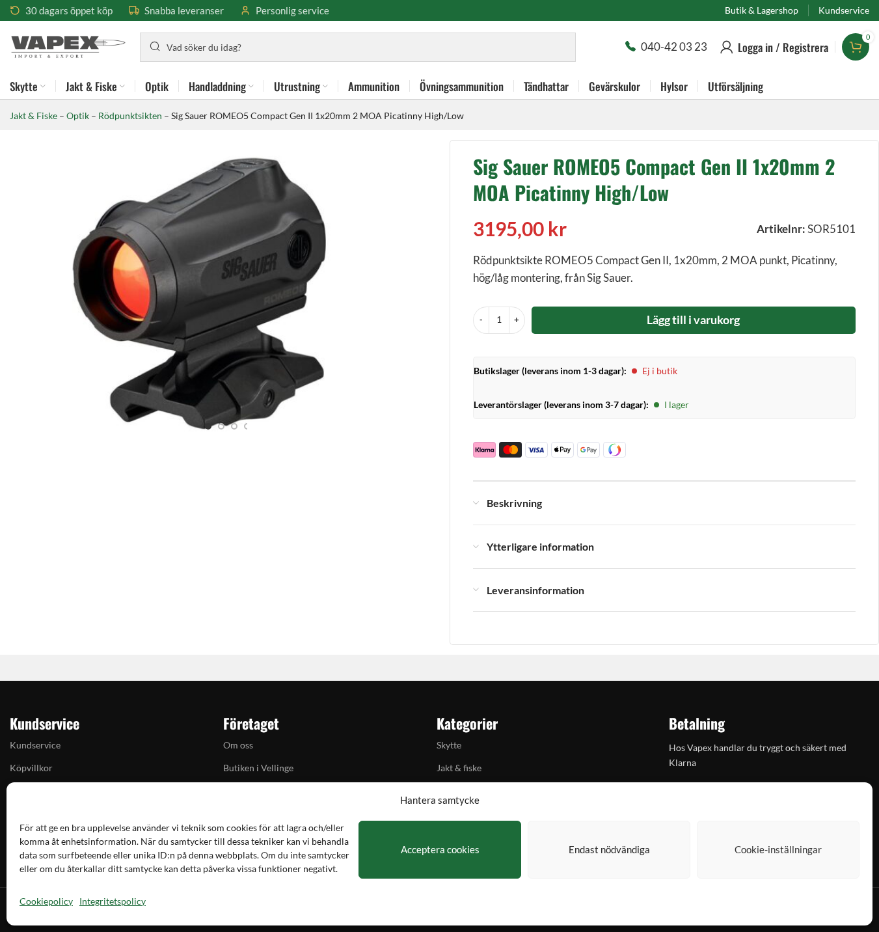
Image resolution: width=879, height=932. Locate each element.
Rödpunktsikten (130, 115)
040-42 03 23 (674, 46)
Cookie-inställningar (778, 849)
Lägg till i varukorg (693, 319)
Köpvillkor (31, 767)
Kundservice (35, 744)
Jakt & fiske (459, 767)
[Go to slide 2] (221, 426)
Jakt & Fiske (33, 115)
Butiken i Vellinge (258, 767)
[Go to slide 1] (208, 426)
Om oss (238, 744)
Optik (77, 115)
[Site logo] (68, 45)
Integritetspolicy (112, 901)
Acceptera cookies (440, 849)
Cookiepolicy (46, 901)
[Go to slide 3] (234, 426)
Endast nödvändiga (609, 849)
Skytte (449, 744)
